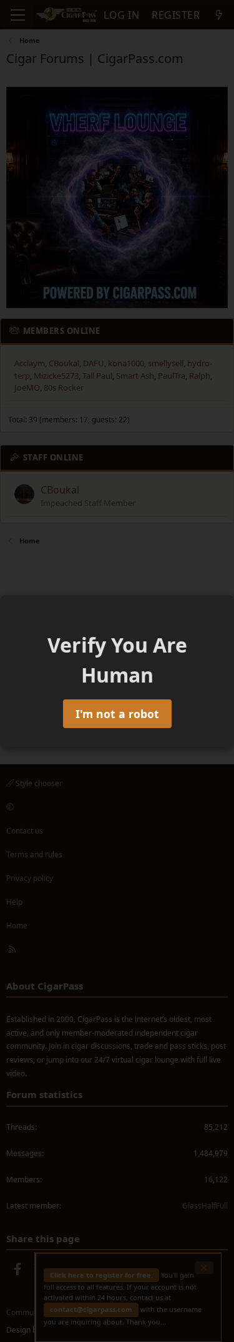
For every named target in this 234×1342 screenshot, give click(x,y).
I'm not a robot (117, 713)
